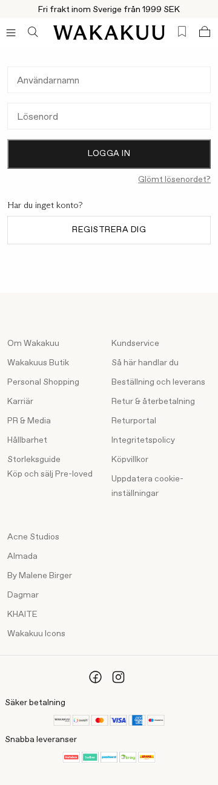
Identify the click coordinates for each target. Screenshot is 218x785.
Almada (22, 556)
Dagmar (23, 595)
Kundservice (135, 343)
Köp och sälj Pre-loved (50, 474)
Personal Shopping (43, 382)
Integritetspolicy (143, 440)
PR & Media (29, 420)
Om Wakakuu (33, 343)
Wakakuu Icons (36, 633)
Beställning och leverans (158, 382)
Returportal (133, 420)
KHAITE (22, 614)
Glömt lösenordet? (174, 179)
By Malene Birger (39, 575)
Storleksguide (34, 459)
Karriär (20, 401)
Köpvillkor (129, 459)
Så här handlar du (145, 362)
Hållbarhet (27, 440)
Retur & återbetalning (153, 401)
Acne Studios (33, 537)
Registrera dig (109, 229)
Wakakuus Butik (38, 362)
